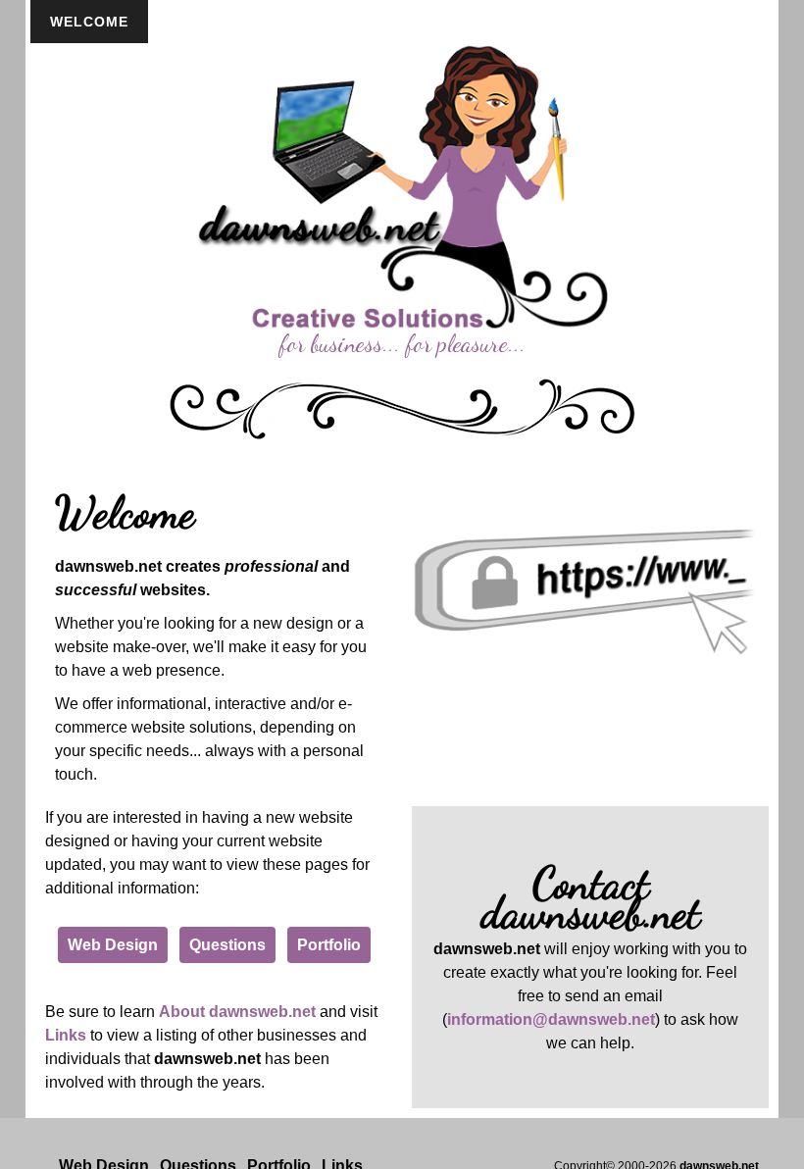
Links (65, 1035)
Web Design (113, 945)
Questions (227, 945)
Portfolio (329, 945)
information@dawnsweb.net (551, 1019)
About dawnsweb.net (237, 1011)
